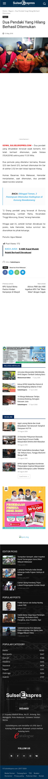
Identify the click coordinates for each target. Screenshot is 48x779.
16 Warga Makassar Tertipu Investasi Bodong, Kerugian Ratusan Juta (28, 399)
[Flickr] (24, 756)
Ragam (11, 11)
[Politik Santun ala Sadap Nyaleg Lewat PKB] (9, 606)
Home (5, 11)
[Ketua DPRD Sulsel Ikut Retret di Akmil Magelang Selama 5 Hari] (9, 387)
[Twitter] (11, 272)
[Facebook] (5, 272)
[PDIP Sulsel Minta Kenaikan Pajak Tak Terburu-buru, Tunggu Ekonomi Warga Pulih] (9, 453)
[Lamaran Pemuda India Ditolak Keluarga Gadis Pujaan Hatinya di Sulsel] (9, 573)
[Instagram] (30, 756)
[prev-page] (4, 409)
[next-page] (8, 409)
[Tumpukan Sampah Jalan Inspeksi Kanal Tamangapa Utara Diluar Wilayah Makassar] (9, 560)
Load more (23, 476)
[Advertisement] (24, 110)
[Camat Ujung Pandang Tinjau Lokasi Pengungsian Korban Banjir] (9, 585)
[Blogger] (11, 756)
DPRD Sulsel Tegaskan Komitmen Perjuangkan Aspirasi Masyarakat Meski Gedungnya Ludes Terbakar (31, 466)
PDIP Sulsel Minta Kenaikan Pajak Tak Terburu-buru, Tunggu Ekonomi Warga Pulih (31, 452)
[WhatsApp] (16, 272)
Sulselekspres (15, 262)
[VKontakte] (36, 756)
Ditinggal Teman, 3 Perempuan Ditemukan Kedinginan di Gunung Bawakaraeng (24, 196)
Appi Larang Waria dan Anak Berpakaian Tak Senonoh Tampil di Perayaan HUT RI (31, 425)
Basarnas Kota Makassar (18, 267)
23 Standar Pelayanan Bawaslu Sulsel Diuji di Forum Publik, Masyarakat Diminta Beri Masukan (31, 439)
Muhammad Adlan (24, 378)
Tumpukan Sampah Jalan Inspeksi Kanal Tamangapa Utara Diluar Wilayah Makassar (31, 559)
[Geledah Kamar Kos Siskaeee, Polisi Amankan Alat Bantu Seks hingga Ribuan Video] (9, 631)
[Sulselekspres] (4, 262)
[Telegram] (22, 272)
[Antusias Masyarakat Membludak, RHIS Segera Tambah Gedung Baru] (9, 375)
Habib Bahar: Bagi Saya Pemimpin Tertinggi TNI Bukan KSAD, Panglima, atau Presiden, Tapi (31, 617)
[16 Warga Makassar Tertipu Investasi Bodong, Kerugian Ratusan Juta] (9, 399)
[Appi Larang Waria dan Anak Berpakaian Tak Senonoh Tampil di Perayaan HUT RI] (9, 426)
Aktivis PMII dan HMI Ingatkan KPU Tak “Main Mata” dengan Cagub (35, 289)
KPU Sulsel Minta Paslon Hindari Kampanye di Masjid (11, 289)
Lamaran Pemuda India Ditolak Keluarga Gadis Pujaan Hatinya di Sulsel (31, 572)
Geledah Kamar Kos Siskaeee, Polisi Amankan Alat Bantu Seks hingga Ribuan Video (30, 630)
